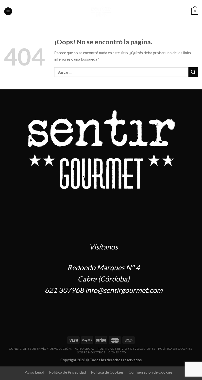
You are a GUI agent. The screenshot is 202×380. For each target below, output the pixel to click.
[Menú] (8, 11)
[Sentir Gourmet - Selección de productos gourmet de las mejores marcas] (101, 11)
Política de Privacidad (67, 372)
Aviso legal (85, 348)
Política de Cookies (175, 348)
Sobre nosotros (91, 352)
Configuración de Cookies (150, 372)
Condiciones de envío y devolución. (40, 348)
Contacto (117, 352)
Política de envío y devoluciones (126, 348)
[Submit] (193, 72)
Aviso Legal (34, 372)
